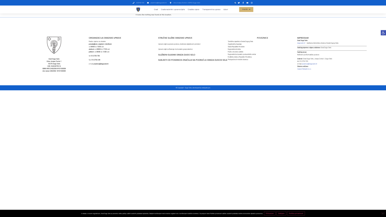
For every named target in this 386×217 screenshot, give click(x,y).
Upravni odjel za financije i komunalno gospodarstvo (175, 49)
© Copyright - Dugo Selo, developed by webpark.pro (193, 88)
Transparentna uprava (211, 9)
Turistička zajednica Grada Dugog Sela (240, 41)
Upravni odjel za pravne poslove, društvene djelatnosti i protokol (179, 44)
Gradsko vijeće (193, 9)
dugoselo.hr (301, 43)
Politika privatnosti (296, 213)
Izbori (225, 9)
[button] (235, 2)
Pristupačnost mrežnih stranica (238, 59)
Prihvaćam (270, 213)
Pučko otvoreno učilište (235, 52)
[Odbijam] (382, 213)
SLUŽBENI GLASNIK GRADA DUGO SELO (176, 54)
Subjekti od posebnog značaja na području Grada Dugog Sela (192, 60)
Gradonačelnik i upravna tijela (173, 9)
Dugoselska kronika (234, 49)
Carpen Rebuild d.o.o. (304, 69)
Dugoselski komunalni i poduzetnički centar (242, 54)
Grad (156, 9)
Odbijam (281, 213)
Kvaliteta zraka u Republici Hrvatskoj (240, 57)
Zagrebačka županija (235, 44)
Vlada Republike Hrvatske (236, 47)
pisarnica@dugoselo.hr (309, 64)
